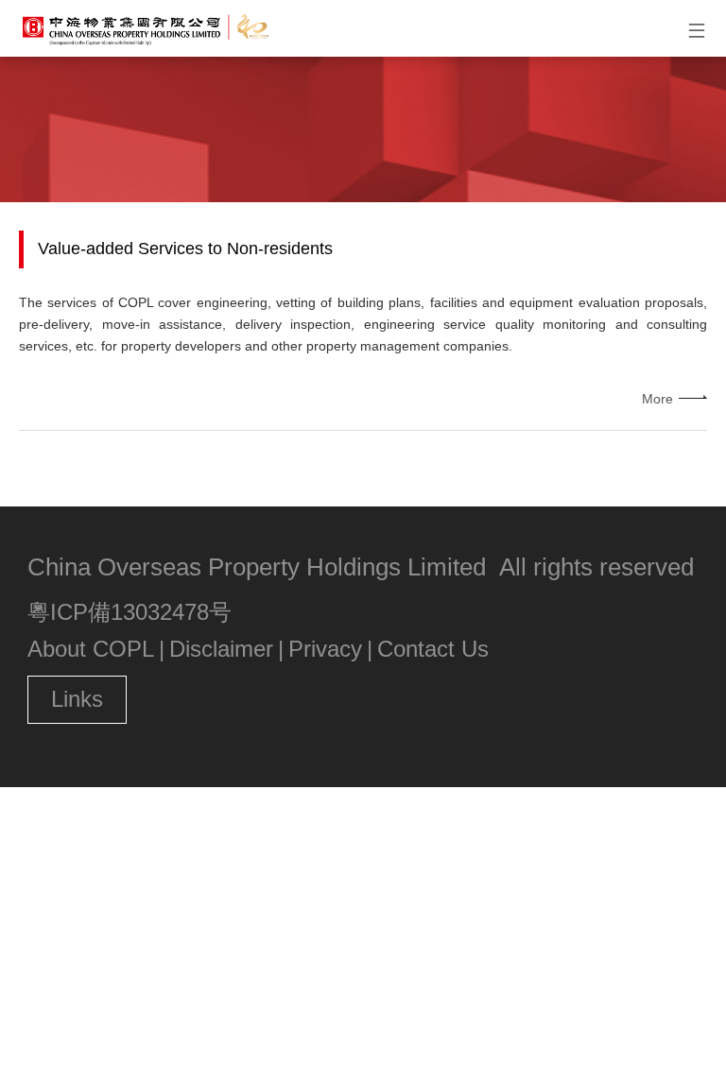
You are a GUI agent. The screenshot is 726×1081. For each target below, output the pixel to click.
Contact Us (433, 648)
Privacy (325, 648)
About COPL (90, 648)
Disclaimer (221, 648)
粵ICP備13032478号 (129, 612)
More (657, 398)
